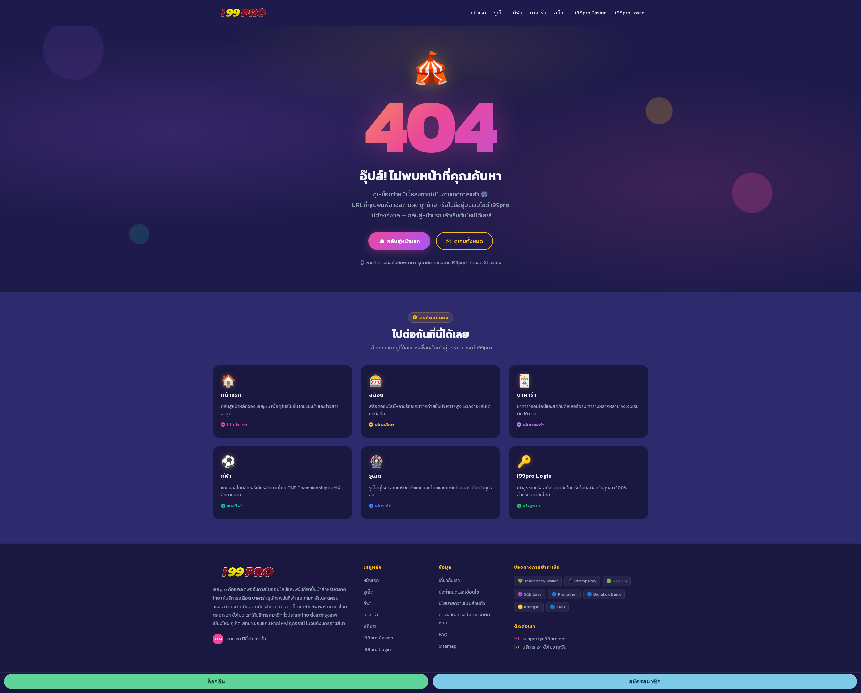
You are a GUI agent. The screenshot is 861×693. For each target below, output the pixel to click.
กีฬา (517, 12)
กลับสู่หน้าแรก (403, 241)
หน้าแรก (477, 12)
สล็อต (560, 12)
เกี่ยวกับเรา (449, 580)
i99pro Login (629, 12)
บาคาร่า (538, 12)
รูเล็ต (499, 12)
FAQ (443, 634)
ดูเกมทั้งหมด (468, 241)
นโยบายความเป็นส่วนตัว (462, 603)
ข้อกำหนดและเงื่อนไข (459, 592)
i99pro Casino (591, 12)
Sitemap (447, 646)
